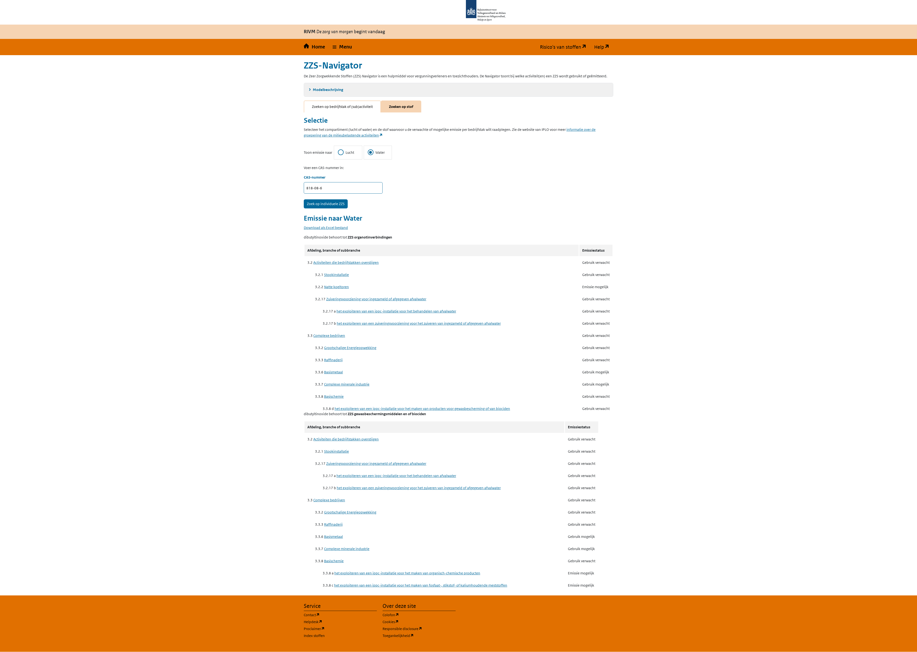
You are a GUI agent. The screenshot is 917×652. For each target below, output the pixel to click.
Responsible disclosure (419, 628)
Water (380, 152)
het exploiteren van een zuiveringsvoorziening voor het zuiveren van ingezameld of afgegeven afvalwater (419, 323)
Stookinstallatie (336, 274)
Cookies (413, 621)
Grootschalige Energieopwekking (350, 347)
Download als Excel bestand (326, 227)
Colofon (414, 614)
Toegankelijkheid (419, 635)
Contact (334, 614)
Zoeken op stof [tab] (401, 106)
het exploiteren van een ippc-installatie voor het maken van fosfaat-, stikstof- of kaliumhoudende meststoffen (420, 585)
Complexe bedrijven (329, 335)
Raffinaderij (333, 360)
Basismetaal (333, 372)
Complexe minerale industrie (346, 384)
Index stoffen (314, 635)
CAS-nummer (314, 177)
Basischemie (334, 396)
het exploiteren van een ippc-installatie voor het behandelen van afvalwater (396, 311)
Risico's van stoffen (565, 47)
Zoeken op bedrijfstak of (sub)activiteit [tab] (342, 106)
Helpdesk (336, 621)
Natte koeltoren (336, 287)
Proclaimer (337, 628)
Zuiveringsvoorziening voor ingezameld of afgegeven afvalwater (376, 299)
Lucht (350, 152)
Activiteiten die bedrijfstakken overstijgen (346, 262)
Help (603, 47)
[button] (342, 47)
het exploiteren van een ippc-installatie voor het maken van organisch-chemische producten (407, 573)
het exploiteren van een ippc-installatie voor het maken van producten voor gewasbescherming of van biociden (422, 408)
